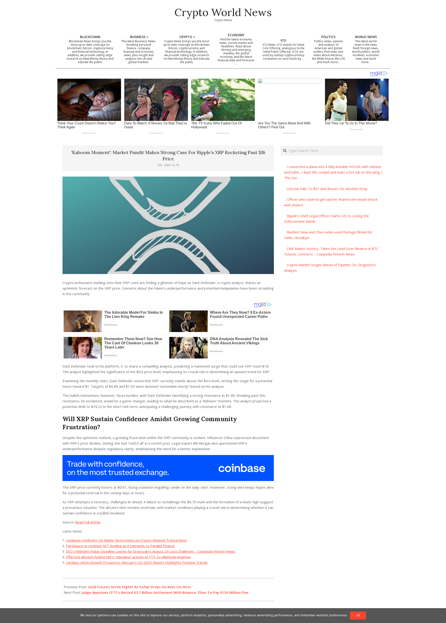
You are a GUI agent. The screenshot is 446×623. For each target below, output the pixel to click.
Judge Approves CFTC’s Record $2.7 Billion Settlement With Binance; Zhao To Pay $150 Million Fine (165, 592)
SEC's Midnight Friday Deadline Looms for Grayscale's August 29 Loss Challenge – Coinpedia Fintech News (150, 551)
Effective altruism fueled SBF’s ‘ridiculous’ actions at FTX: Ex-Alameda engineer (128, 557)
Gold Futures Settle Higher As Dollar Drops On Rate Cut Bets (139, 586)
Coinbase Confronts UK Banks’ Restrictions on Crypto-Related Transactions (126, 540)
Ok (358, 615)
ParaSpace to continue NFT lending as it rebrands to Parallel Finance (120, 545)
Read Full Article (87, 522)
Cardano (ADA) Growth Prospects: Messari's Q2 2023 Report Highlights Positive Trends (137, 562)
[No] (440, 615)
